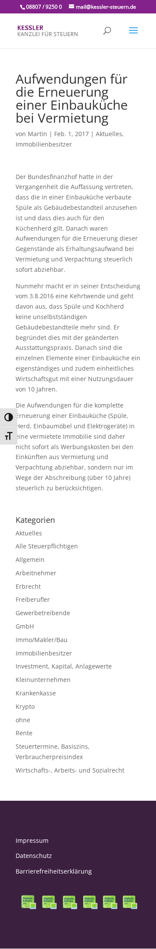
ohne (23, 720)
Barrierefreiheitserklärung (54, 871)
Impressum (32, 840)
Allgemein (30, 559)
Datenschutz (34, 855)
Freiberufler (33, 599)
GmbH (25, 626)
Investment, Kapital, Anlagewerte (64, 666)
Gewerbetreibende (43, 613)
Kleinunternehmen (43, 679)
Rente (24, 733)
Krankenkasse (36, 693)
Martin (37, 134)
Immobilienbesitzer (44, 144)
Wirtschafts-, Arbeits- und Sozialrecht (70, 770)
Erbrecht (28, 586)
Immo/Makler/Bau (42, 640)
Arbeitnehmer (36, 573)
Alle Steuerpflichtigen (47, 546)
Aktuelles (109, 134)
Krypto (25, 706)
